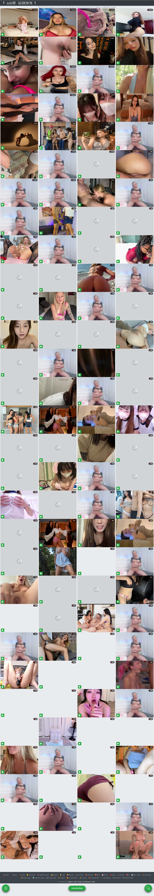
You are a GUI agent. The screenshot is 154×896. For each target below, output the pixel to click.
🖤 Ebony (14, 875)
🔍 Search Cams (128, 878)
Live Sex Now (77, 888)
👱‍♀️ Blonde (70, 875)
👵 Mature (54, 875)
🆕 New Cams (135, 875)
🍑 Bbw (97, 875)
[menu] (5, 888)
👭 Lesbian (120, 875)
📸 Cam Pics (117, 878)
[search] (148, 888)
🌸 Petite (105, 875)
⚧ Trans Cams (26, 878)
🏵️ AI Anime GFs (72, 878)
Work (75, 881)
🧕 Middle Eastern (43, 875)
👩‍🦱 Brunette (79, 875)
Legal (93, 881)
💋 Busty (112, 875)
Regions (70, 881)
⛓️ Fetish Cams (51, 878)
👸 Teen (62, 875)
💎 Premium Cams (38, 878)
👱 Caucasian (31, 875)
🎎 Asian (6, 875)
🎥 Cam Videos (106, 878)
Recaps (80, 881)
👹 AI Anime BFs (93, 878)
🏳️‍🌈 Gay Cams (146, 875)
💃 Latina (22, 875)
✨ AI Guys (83, 878)
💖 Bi (127, 875)
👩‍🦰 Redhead (89, 875)
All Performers (87, 881)
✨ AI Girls (61, 878)
